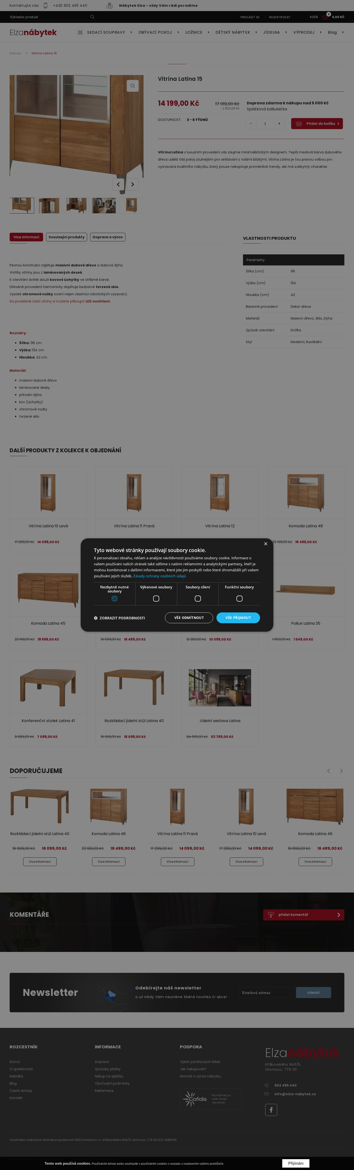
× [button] (265, 544)
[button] (119, 618)
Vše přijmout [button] (238, 617)
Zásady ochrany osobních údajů (159, 575)
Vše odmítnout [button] (189, 617)
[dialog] (177, 585)
